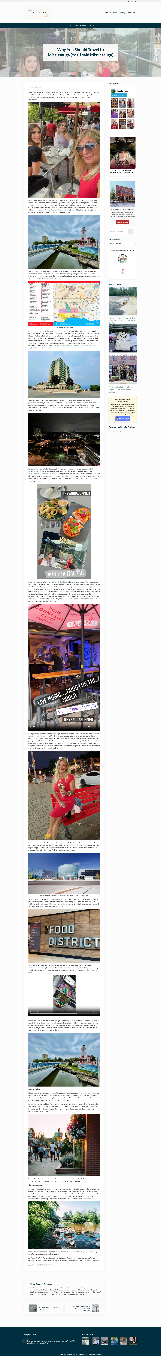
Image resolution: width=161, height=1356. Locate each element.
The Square (53, 904)
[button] (114, 103)
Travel (49, 1264)
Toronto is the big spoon (87, 1093)
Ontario (43, 1264)
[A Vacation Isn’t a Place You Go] (95, 1341)
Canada (37, 1264)
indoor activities (37, 1266)
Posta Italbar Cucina (67, 476)
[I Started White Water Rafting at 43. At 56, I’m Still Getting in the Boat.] (85, 1341)
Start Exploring (122, 222)
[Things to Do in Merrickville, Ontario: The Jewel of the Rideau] (104, 1341)
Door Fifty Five (64, 592)
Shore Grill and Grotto (61, 582)
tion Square (50, 1023)
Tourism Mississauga (58, 210)
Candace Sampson (36, 87)
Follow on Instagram (119, 95)
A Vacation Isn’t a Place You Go (122, 355)
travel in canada (49, 1266)
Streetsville (32, 1104)
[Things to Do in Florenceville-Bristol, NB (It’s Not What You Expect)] (133, 1341)
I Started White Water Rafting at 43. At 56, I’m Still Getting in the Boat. (122, 320)
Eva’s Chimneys (33, 736)
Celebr (43, 1023)
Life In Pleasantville (80, 1354)
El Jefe (50, 599)
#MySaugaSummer (87, 1252)
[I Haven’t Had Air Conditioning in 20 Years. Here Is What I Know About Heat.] (114, 1341)
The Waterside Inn (52, 331)
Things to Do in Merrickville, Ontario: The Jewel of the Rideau (121, 389)
